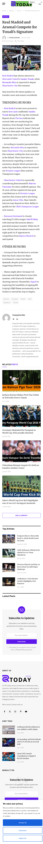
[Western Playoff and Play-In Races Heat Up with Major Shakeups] (8, 567)
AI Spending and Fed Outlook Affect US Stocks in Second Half (29, 741)
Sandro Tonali (27, 79)
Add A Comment (21, 515)
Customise (23, 830)
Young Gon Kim (14, 37)
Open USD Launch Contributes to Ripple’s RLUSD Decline (26, 756)
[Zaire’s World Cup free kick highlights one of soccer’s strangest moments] (21, 486)
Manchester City (10, 85)
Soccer (5, 16)
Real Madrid (8, 76)
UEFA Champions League (27, 206)
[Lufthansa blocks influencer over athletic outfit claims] (8, 730)
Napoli (34, 282)
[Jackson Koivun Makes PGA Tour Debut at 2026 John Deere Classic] (21, 381)
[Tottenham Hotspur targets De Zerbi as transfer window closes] (21, 451)
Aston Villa (18, 200)
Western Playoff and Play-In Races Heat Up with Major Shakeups (28, 566)
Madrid (23, 299)
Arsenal (6, 299)
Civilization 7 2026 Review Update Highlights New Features (27, 581)
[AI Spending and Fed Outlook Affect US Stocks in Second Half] (8, 742)
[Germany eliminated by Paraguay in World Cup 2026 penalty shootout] (21, 416)
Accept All (22, 823)
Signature (6, 302)
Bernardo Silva (9, 82)
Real (29, 299)
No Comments (8, 41)
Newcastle (13, 112)
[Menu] (3, 3)
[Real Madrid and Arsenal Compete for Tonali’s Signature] (21, 57)
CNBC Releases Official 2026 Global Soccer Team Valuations (28, 552)
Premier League (13, 171)
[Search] (39, 3)
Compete (15, 299)
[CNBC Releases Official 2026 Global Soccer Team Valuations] (8, 553)
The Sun (19, 118)
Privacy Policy (20, 650)
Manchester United (13, 180)
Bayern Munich (26, 236)
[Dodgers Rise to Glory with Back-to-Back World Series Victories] (8, 538)
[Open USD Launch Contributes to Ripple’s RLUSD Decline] (8, 756)
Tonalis (15, 302)
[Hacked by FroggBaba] (21, 3)
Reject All (22, 838)
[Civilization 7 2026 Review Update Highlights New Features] (8, 581)
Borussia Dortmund (13, 216)
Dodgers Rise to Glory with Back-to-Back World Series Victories (28, 538)
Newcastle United (10, 79)
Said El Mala (32, 219)
